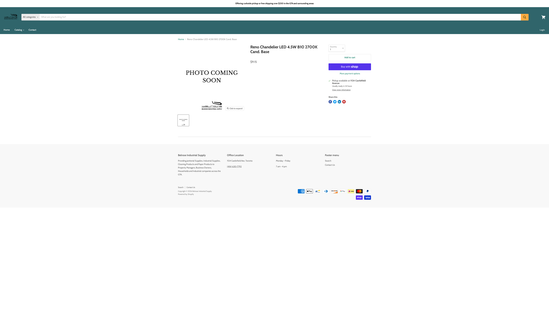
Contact (32, 29)
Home (7, 29)
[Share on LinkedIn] (339, 101)
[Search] (525, 17)
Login (542, 30)
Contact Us (330, 165)
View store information (341, 90)
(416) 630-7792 (234, 166)
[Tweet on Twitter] (335, 101)
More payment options (350, 73)
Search (328, 161)
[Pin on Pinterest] (344, 101)
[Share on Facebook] (330, 101)
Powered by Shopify (186, 194)
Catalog (19, 29)
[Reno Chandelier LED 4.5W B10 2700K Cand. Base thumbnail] (183, 120)
